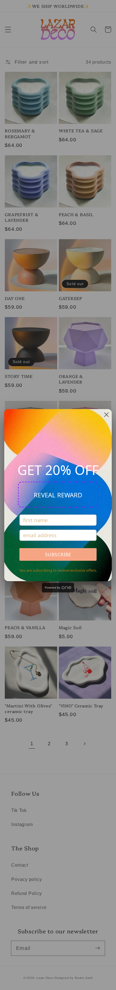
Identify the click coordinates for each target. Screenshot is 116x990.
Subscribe (58, 554)
